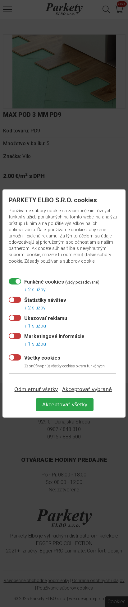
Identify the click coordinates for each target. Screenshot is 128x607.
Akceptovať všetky (64, 405)
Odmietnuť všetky (36, 389)
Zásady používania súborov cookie (59, 261)
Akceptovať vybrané (87, 389)
